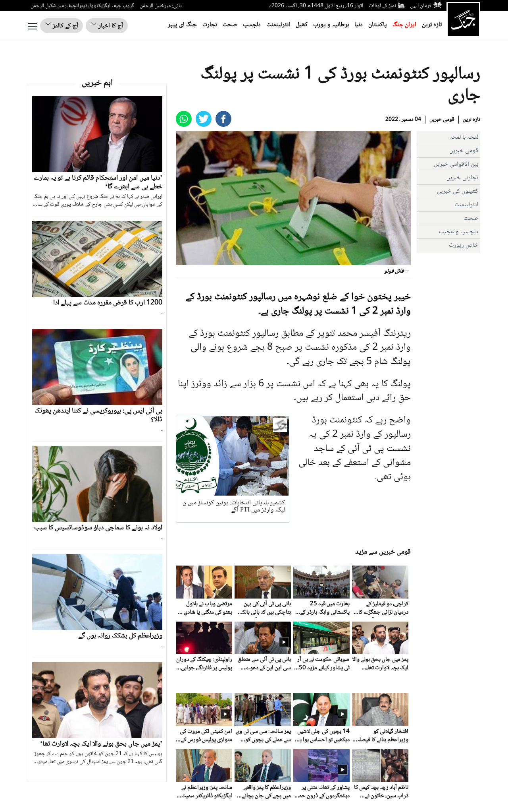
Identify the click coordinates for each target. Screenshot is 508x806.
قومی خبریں (441, 119)
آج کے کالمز (64, 26)
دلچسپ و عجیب (458, 232)
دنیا (358, 24)
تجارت (209, 24)
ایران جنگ (404, 24)
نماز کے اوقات (382, 6)
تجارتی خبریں (462, 177)
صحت (230, 24)
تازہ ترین (432, 24)
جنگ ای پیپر (182, 24)
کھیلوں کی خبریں (457, 191)
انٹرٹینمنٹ (278, 24)
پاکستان (377, 24)
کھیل (302, 24)
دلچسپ (252, 24)
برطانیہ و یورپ (331, 24)
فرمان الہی (420, 6)
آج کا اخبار (110, 26)
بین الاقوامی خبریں (456, 164)
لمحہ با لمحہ (464, 137)
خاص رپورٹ (463, 245)
